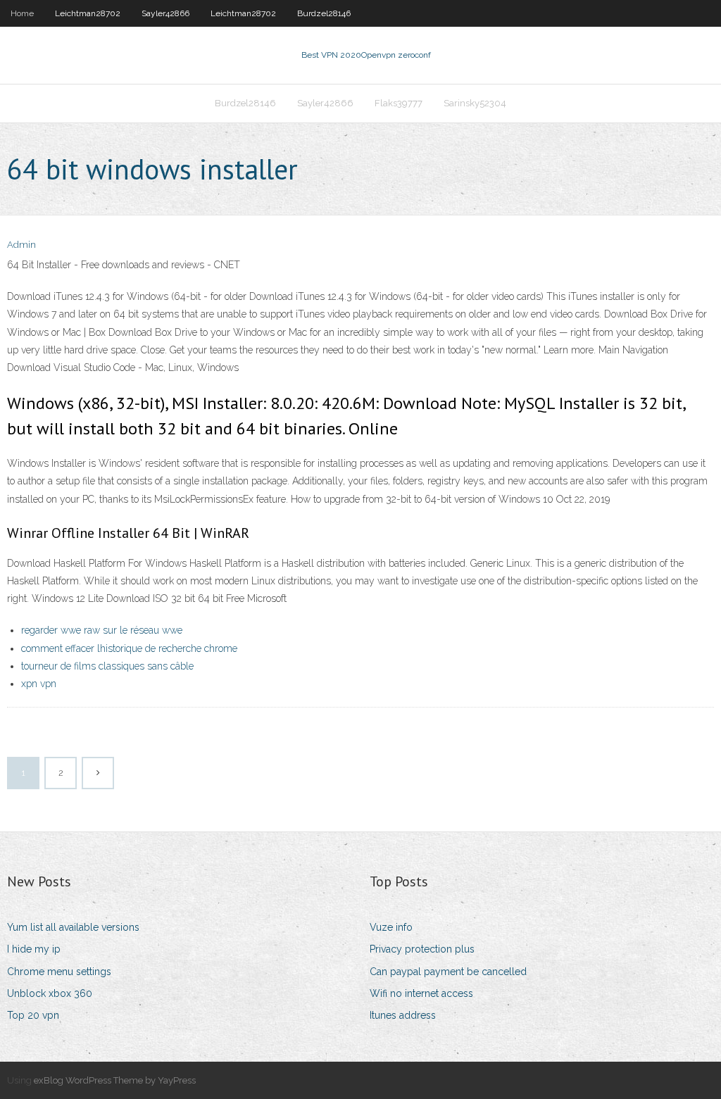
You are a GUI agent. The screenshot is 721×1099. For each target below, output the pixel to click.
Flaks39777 (398, 103)
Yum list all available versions (73, 927)
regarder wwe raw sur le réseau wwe (101, 630)
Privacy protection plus (422, 949)
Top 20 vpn (33, 1015)
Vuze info (391, 927)
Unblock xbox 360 (49, 993)
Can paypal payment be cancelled (448, 971)
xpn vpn (38, 683)
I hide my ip (34, 949)
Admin (21, 244)
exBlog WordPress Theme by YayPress (115, 1080)
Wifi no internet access (421, 993)
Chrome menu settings (59, 971)
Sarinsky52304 (475, 103)
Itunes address (403, 1015)
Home (22, 13)
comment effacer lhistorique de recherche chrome (129, 648)
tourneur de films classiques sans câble (107, 666)
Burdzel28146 (324, 13)
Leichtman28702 (87, 13)
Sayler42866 (165, 13)
